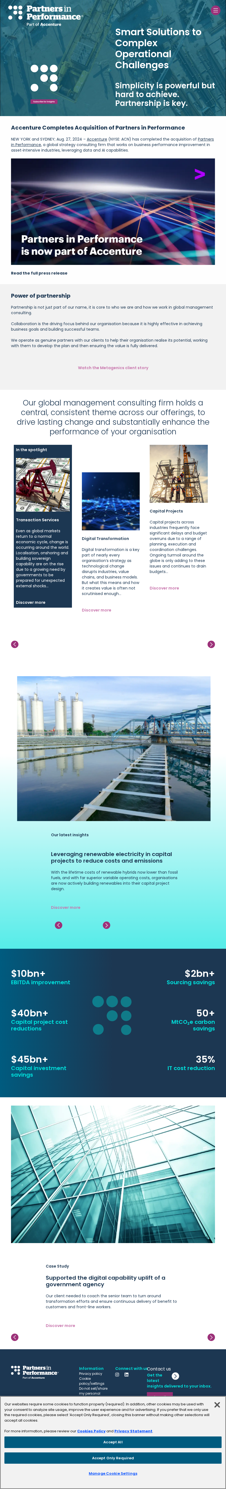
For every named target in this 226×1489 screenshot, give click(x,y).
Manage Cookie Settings (113, 1473)
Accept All (112, 1442)
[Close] (217, 1405)
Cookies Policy (91, 1431)
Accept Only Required (113, 1458)
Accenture (97, 139)
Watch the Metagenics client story (113, 368)
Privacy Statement (133, 1431)
